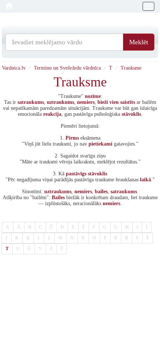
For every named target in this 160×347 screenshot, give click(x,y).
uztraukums (60, 102)
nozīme (93, 96)
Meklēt (138, 42)
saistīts (127, 102)
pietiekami (100, 144)
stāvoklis (131, 114)
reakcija (52, 114)
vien (114, 102)
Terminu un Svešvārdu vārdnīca (67, 68)
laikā (145, 179)
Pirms (72, 138)
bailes (101, 191)
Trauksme (131, 68)
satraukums (30, 102)
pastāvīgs (76, 173)
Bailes (58, 197)
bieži (102, 102)
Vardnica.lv (14, 68)
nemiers (86, 102)
